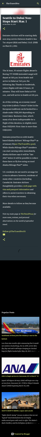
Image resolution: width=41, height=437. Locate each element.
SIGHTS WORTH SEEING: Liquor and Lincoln (17, 411)
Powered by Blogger (22, 434)
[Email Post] (4, 235)
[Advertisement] (20, 284)
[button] (4, 28)
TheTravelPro (12, 3)
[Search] (38, 3)
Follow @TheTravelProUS (14, 231)
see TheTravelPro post (25, 144)
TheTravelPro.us (27, 214)
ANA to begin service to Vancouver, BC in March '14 (20, 376)
